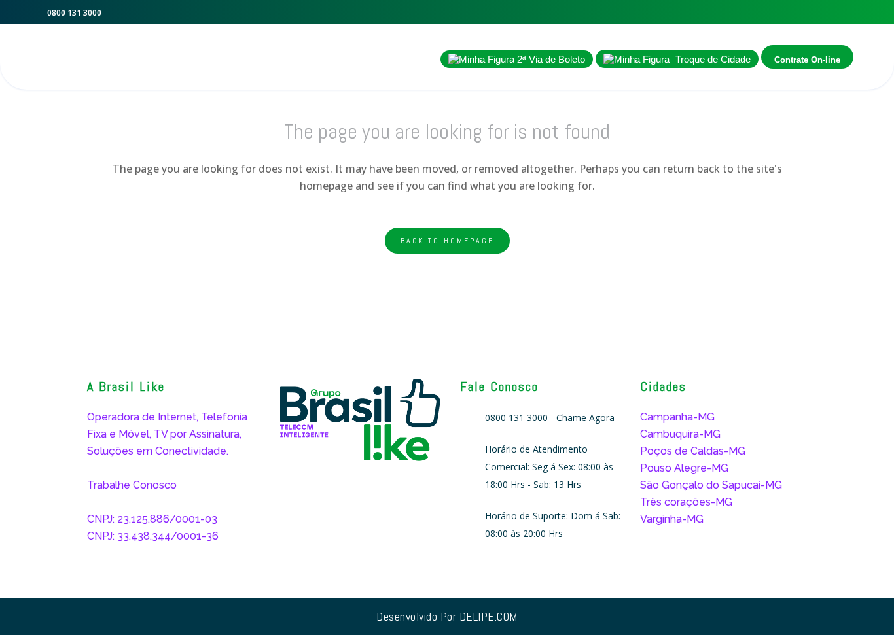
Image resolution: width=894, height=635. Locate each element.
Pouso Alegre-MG (684, 468)
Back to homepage (447, 240)
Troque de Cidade (712, 59)
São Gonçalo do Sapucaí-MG (711, 485)
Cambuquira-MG (680, 434)
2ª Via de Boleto (549, 59)
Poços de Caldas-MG (692, 451)
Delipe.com (488, 616)
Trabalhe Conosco (132, 485)
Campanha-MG (677, 417)
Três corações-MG (686, 502)
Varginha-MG (672, 519)
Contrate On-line (807, 60)
